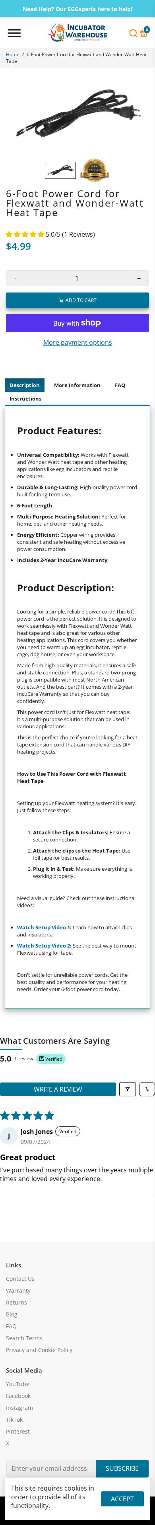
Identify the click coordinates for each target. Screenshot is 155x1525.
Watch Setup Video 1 (43, 927)
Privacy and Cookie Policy (39, 1350)
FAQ (120, 385)
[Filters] (127, 1089)
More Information (77, 385)
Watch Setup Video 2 (43, 945)
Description (25, 385)
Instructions (25, 398)
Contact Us (20, 1278)
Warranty (18, 1290)
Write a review (58, 1089)
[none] (60, 170)
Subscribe (122, 1468)
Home (12, 54)
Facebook (18, 1396)
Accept (122, 1499)
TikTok (14, 1419)
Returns (16, 1302)
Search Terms (24, 1338)
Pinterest (18, 1431)
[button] (26, 234)
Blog (11, 1314)
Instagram (19, 1407)
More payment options (77, 342)
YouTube (17, 1384)
